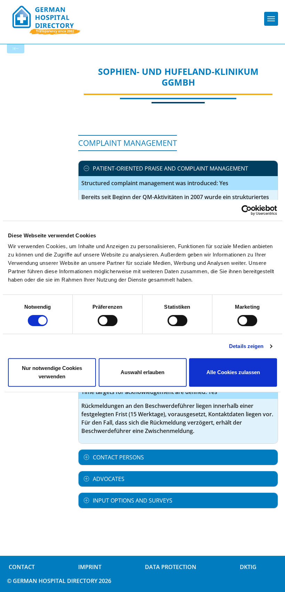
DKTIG (248, 567)
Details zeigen (246, 346)
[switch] (107, 320)
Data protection (170, 567)
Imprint (89, 567)
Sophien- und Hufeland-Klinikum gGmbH (178, 76)
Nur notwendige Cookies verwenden (52, 372)
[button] (178, 168)
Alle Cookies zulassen (233, 372)
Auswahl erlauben (142, 372)
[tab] (178, 168)
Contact (22, 567)
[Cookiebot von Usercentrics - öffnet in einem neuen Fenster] (246, 210)
